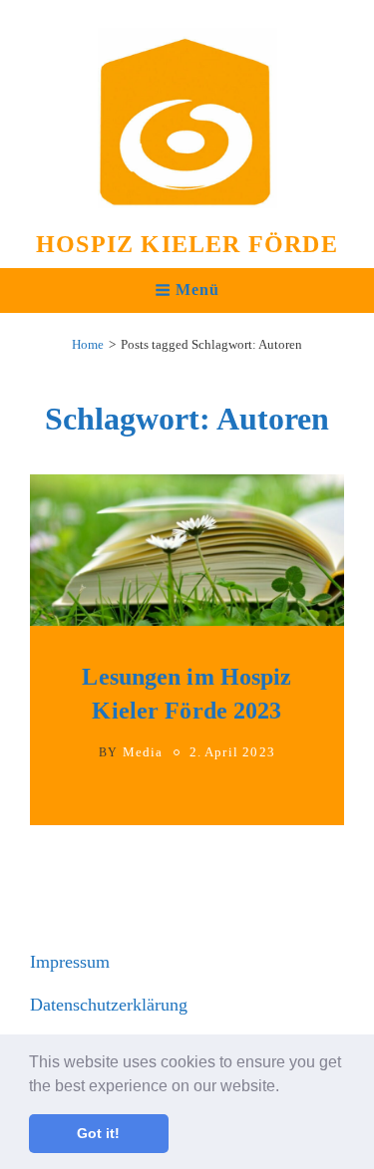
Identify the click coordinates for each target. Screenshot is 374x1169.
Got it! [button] (98, 1133)
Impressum (70, 962)
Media (143, 751)
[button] (286, 1087)
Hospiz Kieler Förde (187, 244)
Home (88, 344)
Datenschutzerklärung (108, 1005)
